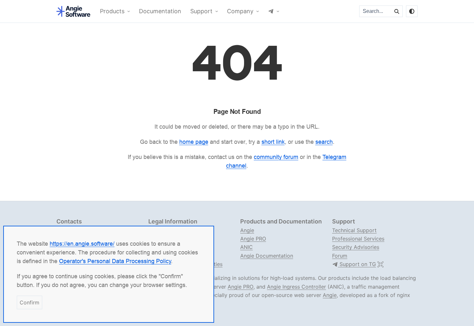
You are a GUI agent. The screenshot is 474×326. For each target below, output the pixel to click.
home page (193, 141)
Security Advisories (355, 247)
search (324, 141)
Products (112, 11)
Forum (339, 256)
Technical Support (354, 230)
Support (201, 11)
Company (240, 11)
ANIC (246, 247)
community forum (276, 156)
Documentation (160, 11)
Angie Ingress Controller (296, 286)
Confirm (29, 302)
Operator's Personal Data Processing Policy (115, 261)
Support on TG (357, 264)
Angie (247, 230)
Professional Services (358, 239)
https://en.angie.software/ (82, 243)
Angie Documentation (266, 256)
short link (273, 141)
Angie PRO (253, 239)
